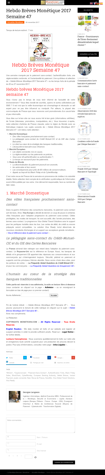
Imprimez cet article (63, 363)
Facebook (36, 358)
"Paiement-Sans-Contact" (37, 373)
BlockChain (16, 375)
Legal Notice (67, 331)
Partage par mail (38, 363)
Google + (60, 358)
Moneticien (52, 2)
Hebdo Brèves (62, 375)
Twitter (11, 358)
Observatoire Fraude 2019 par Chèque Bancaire (86, 199)
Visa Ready (10, 380)
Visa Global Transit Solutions (64, 378)
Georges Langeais (31, 392)
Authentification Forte (56, 373)
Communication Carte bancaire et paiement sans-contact (87, 83)
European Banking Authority (45, 375)
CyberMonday (27, 375)
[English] (91, 3)
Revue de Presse (38, 378)
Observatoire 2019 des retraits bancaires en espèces (87, 114)
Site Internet (41, 450)
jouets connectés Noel (22, 378)
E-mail (39, 444)
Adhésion (49, 287)
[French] (94, 3)
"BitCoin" (9, 373)
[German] (98, 3)
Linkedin (11, 363)
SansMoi (48, 378)
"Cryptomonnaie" (20, 373)
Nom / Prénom (42, 437)
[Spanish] (101, 3)
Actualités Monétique (15, 22)
